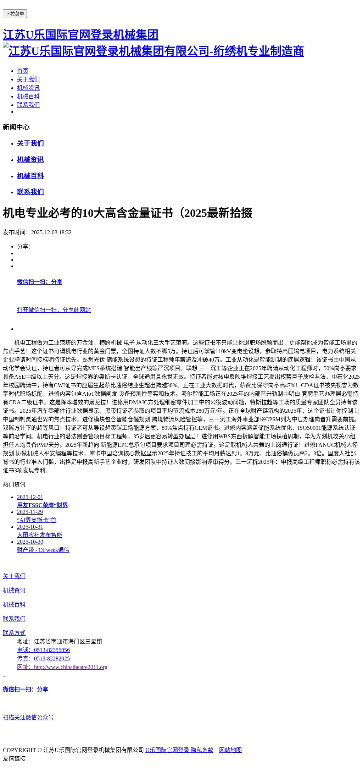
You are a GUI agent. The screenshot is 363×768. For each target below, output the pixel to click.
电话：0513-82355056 (43, 650)
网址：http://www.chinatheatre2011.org (62, 667)
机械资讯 (28, 88)
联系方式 (14, 633)
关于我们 (28, 79)
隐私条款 (202, 750)
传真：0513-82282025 (43, 658)
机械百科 (28, 96)
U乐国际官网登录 (168, 750)
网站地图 (230, 750)
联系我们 (28, 105)
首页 (22, 71)
